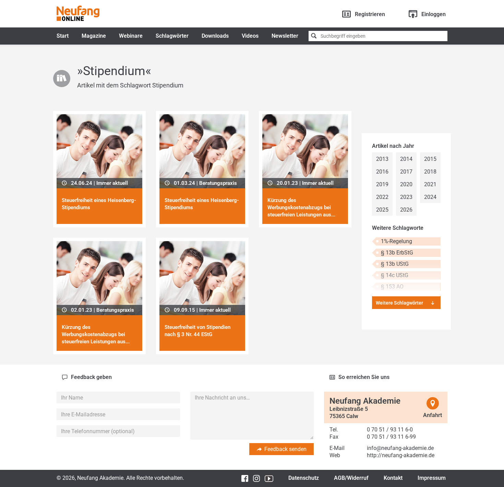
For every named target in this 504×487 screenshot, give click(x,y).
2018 (430, 171)
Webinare (131, 36)
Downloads (215, 36)
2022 (382, 197)
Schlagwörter (172, 36)
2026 (406, 209)
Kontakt (393, 478)
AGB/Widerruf (351, 478)
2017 (406, 171)
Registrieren (370, 14)
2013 (382, 159)
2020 (406, 184)
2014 (406, 159)
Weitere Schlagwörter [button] (399, 303)
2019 (382, 184)
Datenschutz (303, 478)
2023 (406, 197)
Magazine (94, 36)
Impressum (432, 478)
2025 (382, 209)
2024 (430, 197)
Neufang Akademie (78, 13)
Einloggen (433, 14)
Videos (250, 36)
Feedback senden (285, 449)
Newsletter (285, 36)
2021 (430, 184)
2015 (430, 159)
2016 (382, 171)
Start (63, 36)
